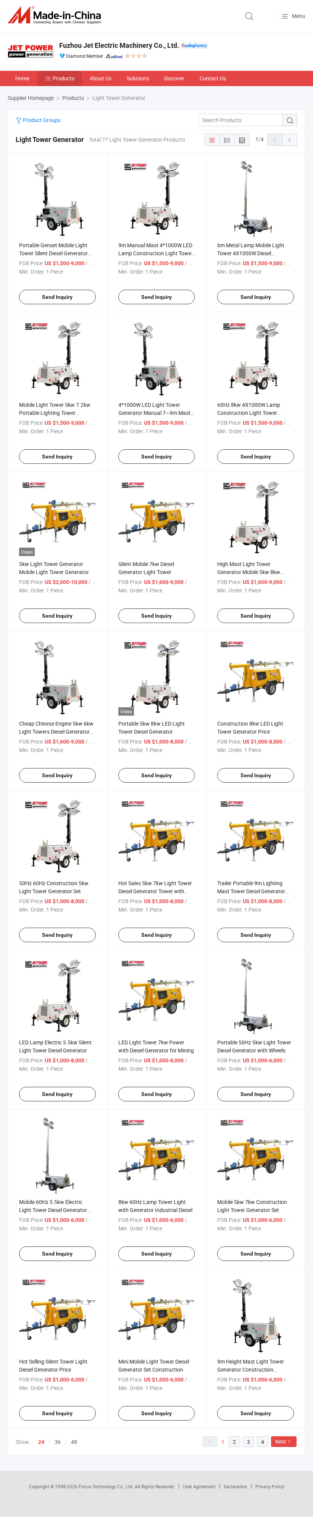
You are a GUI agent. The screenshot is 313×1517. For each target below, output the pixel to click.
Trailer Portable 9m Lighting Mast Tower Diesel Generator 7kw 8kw (251, 891)
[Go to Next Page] (289, 139)
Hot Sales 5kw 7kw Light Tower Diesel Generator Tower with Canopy (155, 891)
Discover (174, 78)
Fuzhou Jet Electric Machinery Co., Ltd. (119, 45)
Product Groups (41, 120)
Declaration (235, 1486)
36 (58, 1441)
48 (74, 1441)
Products (63, 78)
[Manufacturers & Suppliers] (56, 15)
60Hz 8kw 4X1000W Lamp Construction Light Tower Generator (248, 412)
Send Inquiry (57, 297)
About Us (100, 78)
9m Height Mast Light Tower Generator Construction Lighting (250, 1369)
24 (41, 1442)
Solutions (138, 78)
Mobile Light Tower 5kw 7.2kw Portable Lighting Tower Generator (54, 412)
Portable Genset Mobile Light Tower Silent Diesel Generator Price (53, 253)
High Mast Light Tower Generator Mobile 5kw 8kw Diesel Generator (248, 572)
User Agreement (199, 1486)
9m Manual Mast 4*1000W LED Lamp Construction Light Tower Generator (155, 253)
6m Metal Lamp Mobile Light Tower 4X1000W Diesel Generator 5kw (250, 253)
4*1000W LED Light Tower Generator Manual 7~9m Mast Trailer (154, 412)
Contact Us (213, 78)
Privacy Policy (269, 1486)
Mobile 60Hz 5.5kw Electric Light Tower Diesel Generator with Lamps (53, 1210)
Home (22, 78)
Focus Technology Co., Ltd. (107, 1486)
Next (280, 1441)
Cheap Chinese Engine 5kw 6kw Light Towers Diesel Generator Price (56, 731)
